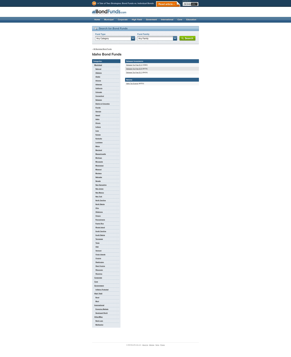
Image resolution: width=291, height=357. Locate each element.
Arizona (98, 80)
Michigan (98, 158)
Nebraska (98, 177)
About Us (145, 345)
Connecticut (99, 96)
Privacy (162, 345)
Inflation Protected (101, 289)
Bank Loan (99, 321)
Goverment (151, 19)
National (98, 69)
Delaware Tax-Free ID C (134, 72)
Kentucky (98, 138)
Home (97, 19)
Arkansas (98, 84)
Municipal (109, 19)
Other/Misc (98, 317)
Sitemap (151, 345)
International (167, 19)
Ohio (97, 208)
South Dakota (100, 235)
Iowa (97, 131)
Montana (98, 173)
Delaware (98, 100)
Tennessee (99, 239)
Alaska (97, 77)
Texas (97, 243)
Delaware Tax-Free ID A (134, 65)
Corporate (123, 19)
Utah (97, 247)
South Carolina (100, 231)
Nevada (98, 181)
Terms (157, 345)
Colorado (98, 92)
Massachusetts (100, 154)
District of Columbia (102, 104)
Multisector (99, 325)
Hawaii (97, 115)
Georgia (98, 111)
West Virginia (100, 266)
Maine (97, 146)
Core (179, 19)
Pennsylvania (100, 220)
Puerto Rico (99, 223)
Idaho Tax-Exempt (132, 83)
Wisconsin (99, 270)
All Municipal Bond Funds (102, 49)
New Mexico (99, 193)
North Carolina (100, 200)
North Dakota (100, 204)
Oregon (98, 216)
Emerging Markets (101, 309)
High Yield (137, 19)
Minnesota (99, 162)
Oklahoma (99, 212)
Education (191, 19)
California (98, 88)
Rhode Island (100, 227)
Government (99, 285)
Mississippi (99, 165)
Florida (97, 107)
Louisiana (98, 142)
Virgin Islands (100, 254)
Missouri (98, 169)
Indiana (98, 127)
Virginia (98, 258)
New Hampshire (101, 185)
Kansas (98, 135)
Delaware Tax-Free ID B (134, 69)
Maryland (98, 150)
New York (98, 196)
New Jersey (99, 189)
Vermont (98, 250)
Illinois (97, 123)
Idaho (97, 119)
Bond (97, 297)
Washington (99, 262)
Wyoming (98, 274)
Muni (97, 301)
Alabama (98, 73)
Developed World (101, 313)
